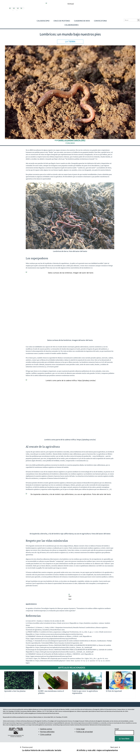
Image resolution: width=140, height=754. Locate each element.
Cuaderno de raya (82, 21)
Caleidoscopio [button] (43, 21)
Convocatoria (100, 21)
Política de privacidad (84, 732)
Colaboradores (71, 25)
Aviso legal (80, 729)
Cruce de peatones (62, 21)
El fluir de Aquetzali (114, 691)
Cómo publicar (45, 734)
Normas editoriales (47, 732)
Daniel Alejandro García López (71, 140)
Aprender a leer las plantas (15, 691)
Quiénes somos (46, 729)
